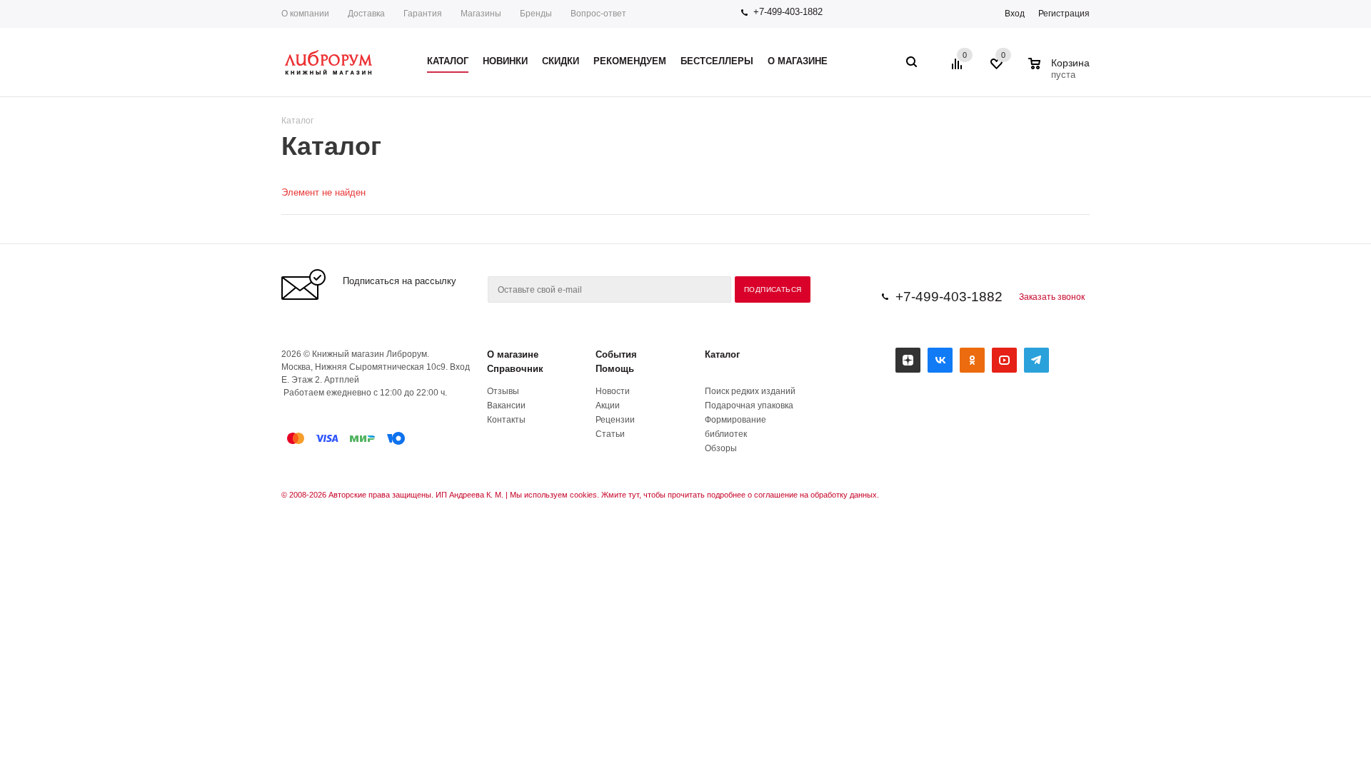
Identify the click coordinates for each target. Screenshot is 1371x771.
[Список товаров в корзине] (1060, 73)
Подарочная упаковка (749, 405)
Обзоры (721, 448)
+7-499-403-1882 (788, 11)
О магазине (512, 354)
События (616, 354)
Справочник (515, 368)
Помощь (615, 368)
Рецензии (615, 420)
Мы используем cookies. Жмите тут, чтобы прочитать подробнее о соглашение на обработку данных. (694, 494)
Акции (608, 405)
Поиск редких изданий (750, 391)
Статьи (610, 434)
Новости (613, 391)
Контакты (506, 420)
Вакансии (506, 405)
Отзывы (503, 391)
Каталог (722, 354)
